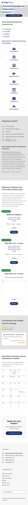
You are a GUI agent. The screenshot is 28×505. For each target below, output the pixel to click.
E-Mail (11, 428)
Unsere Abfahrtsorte (8, 492)
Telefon (16, 428)
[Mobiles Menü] (26, 2)
